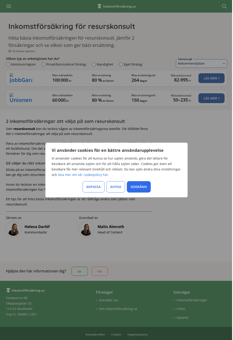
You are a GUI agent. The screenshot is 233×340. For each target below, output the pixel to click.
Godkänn (139, 187)
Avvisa (115, 187)
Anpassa (93, 187)
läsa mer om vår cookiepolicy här (83, 175)
